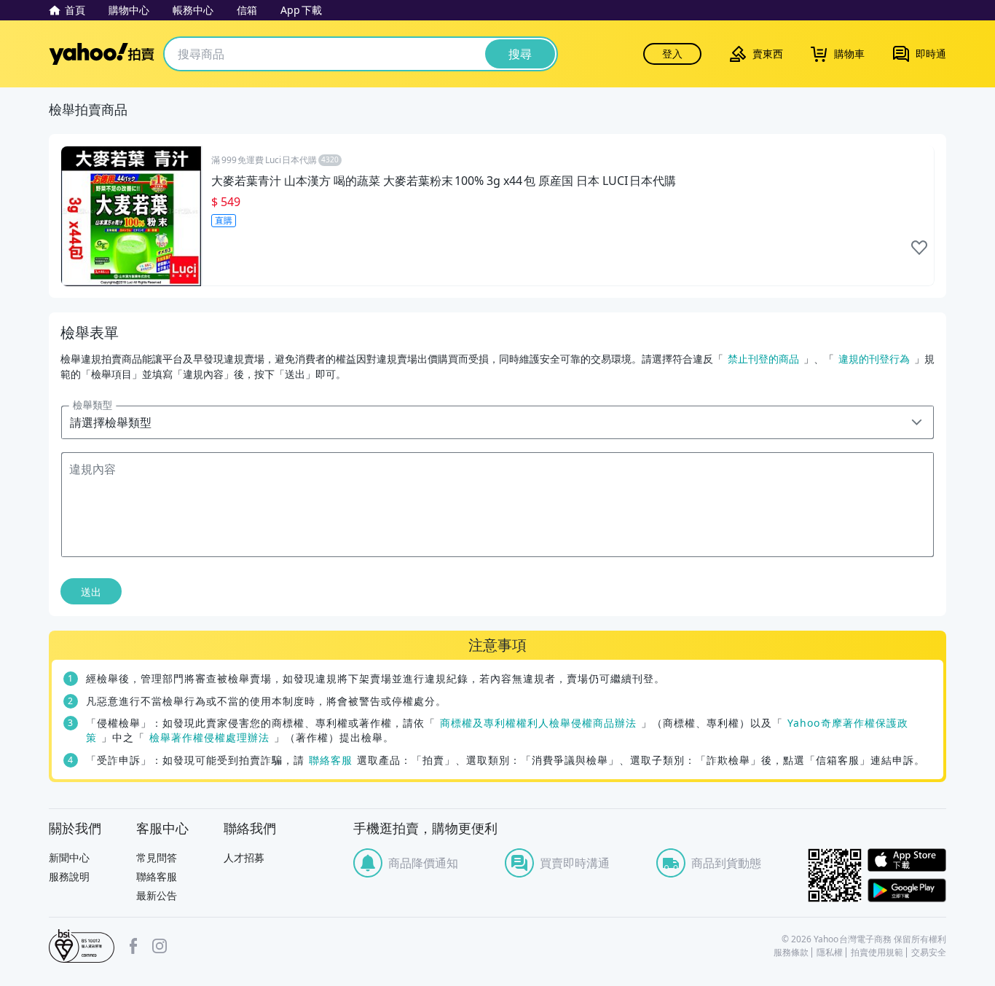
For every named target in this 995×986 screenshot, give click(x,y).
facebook (133, 946)
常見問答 (156, 857)
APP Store (907, 860)
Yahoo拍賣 (101, 53)
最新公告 (156, 895)
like (919, 247)
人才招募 (244, 857)
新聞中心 (69, 857)
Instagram (159, 946)
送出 (91, 591)
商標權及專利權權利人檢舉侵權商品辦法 (538, 723)
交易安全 (928, 952)
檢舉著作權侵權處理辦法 (209, 737)
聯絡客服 (331, 760)
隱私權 (830, 952)
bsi (81, 946)
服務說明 (69, 876)
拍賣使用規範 (877, 952)
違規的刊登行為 (874, 359)
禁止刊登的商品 (763, 359)
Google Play (907, 890)
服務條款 (791, 952)
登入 (672, 53)
